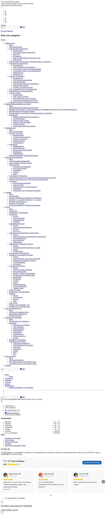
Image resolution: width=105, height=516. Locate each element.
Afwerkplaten (13, 253)
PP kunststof (17, 56)
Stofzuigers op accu (19, 336)
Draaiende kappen (15, 111)
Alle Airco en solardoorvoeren (19, 312)
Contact (7, 384)
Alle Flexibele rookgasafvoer (22, 80)
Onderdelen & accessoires (17, 341)
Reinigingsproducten (15, 155)
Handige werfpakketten (16, 198)
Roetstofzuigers (18, 330)
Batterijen (12, 294)
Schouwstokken (14, 163)
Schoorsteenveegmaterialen (14, 157)
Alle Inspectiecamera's (16, 360)
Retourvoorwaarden (11, 442)
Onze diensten (9, 440)
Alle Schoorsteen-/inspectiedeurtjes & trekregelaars (29, 236)
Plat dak (11, 316)
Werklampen (17, 189)
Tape (10, 303)
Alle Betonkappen (19, 119)
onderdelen (16, 347)
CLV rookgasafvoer (15, 89)
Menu (11, 45)
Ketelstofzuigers (18, 334)
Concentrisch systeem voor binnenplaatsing (27, 69)
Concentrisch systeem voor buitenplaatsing (27, 71)
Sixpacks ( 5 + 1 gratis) (16, 200)
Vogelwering (13, 214)
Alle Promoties (14, 196)
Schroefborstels (18, 154)
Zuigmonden (17, 349)
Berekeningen (9, 386)
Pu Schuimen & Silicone (17, 266)
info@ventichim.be (13, 413)
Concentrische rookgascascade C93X (25, 100)
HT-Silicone (17, 279)
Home (7, 375)
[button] (1, 481)
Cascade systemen (15, 93)
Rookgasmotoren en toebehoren (19, 113)
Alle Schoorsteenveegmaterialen (19, 161)
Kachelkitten (17, 277)
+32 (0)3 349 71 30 (13, 410)
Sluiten (3, 40)
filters (15, 353)
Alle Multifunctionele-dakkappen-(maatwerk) (23, 108)
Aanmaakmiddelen (19, 262)
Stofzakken (12, 340)
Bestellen (15, 510)
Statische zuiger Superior (21, 120)
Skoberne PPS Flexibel (20, 85)
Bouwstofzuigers (18, 329)
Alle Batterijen (18, 297)
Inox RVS (16, 54)
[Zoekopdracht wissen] (21, 27)
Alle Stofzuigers (18, 327)
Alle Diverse (13, 211)
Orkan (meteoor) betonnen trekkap (24, 126)
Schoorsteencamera (15, 362)
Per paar (15, 229)
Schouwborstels (14, 165)
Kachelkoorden (18, 251)
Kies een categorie (7, 31)
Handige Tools (14, 306)
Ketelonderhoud (10, 128)
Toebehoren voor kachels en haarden (21, 255)
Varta (15, 301)
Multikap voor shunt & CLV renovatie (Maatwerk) (25, 109)
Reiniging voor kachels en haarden (24, 260)
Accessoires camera (15, 364)
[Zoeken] (23, 27)
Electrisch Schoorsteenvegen (18, 179)
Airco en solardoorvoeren (13, 308)
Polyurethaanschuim (19, 271)
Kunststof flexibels (19, 82)
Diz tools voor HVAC (16, 133)
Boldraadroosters (18, 220)
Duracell (16, 299)
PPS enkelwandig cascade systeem (24, 98)
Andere (15, 283)
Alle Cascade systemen (20, 97)
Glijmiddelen (13, 213)
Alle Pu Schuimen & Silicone (22, 270)
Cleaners (16, 281)
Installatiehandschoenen (16, 224)
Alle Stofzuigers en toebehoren (19, 321)
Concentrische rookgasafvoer (18, 63)
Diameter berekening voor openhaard (21, 387)
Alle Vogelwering (19, 218)
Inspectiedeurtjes (18, 240)
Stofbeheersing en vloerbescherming (25, 187)
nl (5, 13)
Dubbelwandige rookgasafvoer (19, 62)
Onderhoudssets (18, 143)
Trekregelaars (17, 242)
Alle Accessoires (18, 185)
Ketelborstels (13, 144)
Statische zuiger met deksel (22, 122)
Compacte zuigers (19, 124)
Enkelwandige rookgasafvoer (18, 49)
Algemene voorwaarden (13, 438)
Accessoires (13, 181)
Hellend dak (13, 314)
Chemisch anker (18, 288)
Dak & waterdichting (20, 286)
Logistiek (8, 444)
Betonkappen (13, 115)
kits (14, 354)
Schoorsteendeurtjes (19, 238)
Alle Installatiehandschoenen (22, 227)
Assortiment (9, 378)
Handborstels (17, 152)
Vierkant (16, 172)
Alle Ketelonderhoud (16, 132)
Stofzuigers (12, 323)
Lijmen (11, 290)
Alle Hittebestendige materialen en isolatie (26, 248)
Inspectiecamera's (10, 356)
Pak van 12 (16, 231)
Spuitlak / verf (13, 305)
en (5, 14)
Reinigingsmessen (19, 141)
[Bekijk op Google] (5, 475)
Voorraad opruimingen (16, 205)
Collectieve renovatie (16, 102)
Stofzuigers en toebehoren (13, 318)
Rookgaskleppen (14, 91)
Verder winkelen (6, 510)
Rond (15, 174)
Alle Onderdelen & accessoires (23, 345)
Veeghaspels (13, 176)
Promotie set (13, 201)
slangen (15, 338)
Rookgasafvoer (10, 43)
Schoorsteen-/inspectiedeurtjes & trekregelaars (24, 233)
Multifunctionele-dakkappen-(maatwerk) (18, 104)
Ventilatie (8, 365)
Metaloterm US (18, 74)
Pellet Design (17, 60)
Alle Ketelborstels (19, 148)
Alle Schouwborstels (20, 168)
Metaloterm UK (18, 73)
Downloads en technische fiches (15, 445)
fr (5, 11)
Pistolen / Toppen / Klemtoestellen (24, 273)
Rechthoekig (17, 170)
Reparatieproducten (19, 284)
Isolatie (15, 249)
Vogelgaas (16, 222)
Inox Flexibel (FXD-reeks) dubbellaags (26, 84)
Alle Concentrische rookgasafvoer (24, 67)
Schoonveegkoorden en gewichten (20, 178)
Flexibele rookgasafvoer (17, 76)
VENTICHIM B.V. (7, 452)
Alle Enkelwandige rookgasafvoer (24, 52)
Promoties (8, 192)
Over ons (8, 382)
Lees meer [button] (6, 489)
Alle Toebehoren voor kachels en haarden (26, 259)
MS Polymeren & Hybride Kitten (24, 275)
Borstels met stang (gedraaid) (22, 150)
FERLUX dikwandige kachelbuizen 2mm (26, 58)
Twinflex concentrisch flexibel (23, 87)
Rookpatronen (13, 292)
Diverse (7, 207)
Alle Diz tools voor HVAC (22, 137)
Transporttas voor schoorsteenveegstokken (27, 190)
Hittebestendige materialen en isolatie (21, 244)
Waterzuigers (17, 332)
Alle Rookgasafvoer (15, 47)
